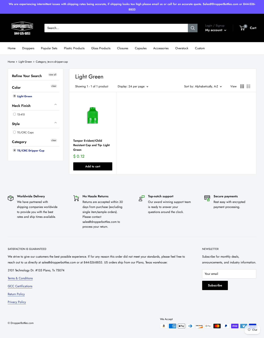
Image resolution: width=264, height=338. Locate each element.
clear (53, 86)
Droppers (28, 48)
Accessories (161, 48)
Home (11, 48)
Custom (200, 48)
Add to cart (92, 166)
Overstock (181, 48)
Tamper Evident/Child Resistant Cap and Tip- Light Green (91, 145)
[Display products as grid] (242, 86)
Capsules (140, 48)
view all (52, 74)
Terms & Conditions (20, 278)
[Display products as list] (248, 86)
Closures (122, 48)
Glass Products (100, 48)
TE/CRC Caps (25, 133)
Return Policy (16, 294)
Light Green (25, 62)
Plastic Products (74, 48)
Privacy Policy (17, 302)
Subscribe (215, 285)
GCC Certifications (20, 286)
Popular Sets (49, 48)
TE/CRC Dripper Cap (30, 150)
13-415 (20, 114)
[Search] (193, 28)
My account (214, 30)
